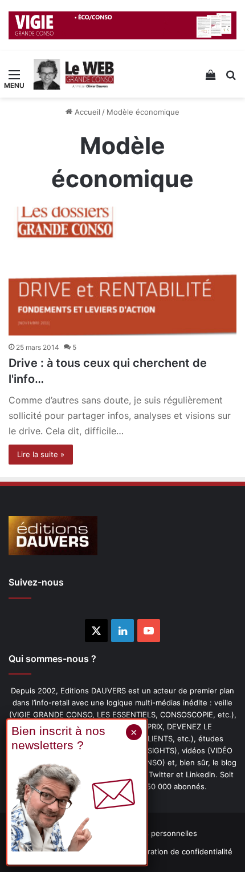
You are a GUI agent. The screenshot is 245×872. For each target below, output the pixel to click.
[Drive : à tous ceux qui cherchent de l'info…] (122, 271)
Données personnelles (157, 833)
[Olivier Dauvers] (74, 74)
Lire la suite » (40, 454)
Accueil (86, 111)
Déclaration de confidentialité (180, 851)
